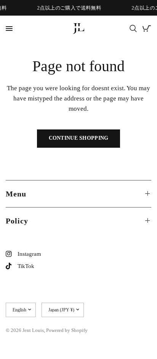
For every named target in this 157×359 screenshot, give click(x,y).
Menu (16, 194)
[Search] (133, 28)
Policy (17, 221)
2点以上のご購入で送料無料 (69, 7)
